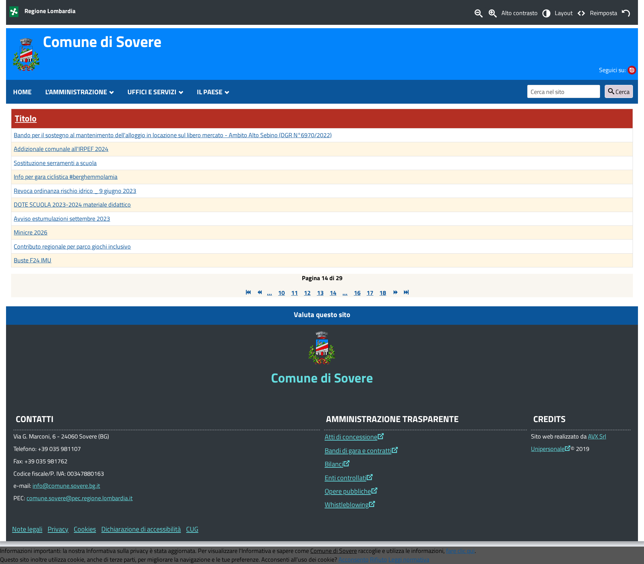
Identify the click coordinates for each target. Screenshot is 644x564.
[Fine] (405, 292)
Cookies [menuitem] (85, 529)
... (269, 292)
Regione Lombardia (49, 10)
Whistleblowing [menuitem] (347, 504)
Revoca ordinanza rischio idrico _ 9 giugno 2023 (75, 190)
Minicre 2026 (30, 232)
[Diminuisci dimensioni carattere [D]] (478, 12)
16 (357, 292)
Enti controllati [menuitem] (345, 477)
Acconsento (353, 559)
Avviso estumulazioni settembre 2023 (62, 218)
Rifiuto (378, 559)
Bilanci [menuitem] (334, 464)
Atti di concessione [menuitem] (351, 436)
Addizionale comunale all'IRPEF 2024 (61, 148)
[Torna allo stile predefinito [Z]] (626, 12)
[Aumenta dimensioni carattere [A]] (493, 12)
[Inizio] (247, 292)
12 (307, 292)
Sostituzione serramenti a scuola (55, 162)
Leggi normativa (408, 559)
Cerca (622, 91)
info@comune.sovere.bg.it (66, 485)
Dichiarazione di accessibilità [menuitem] (141, 529)
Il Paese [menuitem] (209, 92)
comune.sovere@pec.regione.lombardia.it (79, 498)
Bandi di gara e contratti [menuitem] (358, 450)
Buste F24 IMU (32, 260)
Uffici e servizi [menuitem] (151, 92)
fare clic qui (460, 550)
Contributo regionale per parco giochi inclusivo (72, 246)
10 (281, 292)
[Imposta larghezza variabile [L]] (581, 12)
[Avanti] (394, 292)
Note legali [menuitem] (27, 529)
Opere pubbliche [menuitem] (348, 491)
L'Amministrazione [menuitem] (76, 92)
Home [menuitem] (22, 92)
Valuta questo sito (322, 314)
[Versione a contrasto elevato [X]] (546, 12)
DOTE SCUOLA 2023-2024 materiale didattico (72, 204)
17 (370, 292)
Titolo (26, 118)
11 (294, 292)
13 (320, 292)
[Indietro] (258, 292)
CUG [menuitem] (192, 529)
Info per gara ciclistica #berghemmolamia (65, 176)
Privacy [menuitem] (58, 529)
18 (382, 292)
